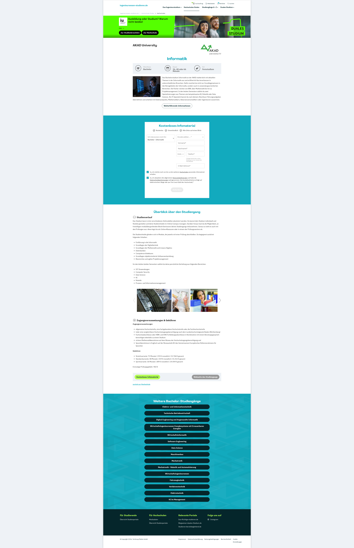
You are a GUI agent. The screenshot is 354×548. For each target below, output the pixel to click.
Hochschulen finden (191, 7)
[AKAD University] (211, 49)
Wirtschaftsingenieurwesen (177, 473)
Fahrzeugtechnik (177, 480)
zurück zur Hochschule (141, 384)
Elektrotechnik (177, 493)
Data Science (177, 448)
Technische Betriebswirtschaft (177, 413)
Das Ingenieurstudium (171, 7)
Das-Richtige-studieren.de (188, 519)
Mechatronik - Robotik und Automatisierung (177, 467)
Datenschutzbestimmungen (159, 180)
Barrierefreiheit (226, 539)
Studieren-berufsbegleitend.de (189, 527)
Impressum (182, 539)
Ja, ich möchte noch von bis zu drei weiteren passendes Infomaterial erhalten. (177, 173)
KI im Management (177, 499)
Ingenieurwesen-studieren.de (129, 13)
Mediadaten (153, 519)
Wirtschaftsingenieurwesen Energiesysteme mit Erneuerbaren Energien (177, 427)
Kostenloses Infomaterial (147, 377)
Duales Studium (226, 7)
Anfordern (177, 190)
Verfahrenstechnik (177, 486)
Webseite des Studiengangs (206, 377)
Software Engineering (177, 441)
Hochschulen (184, 172)
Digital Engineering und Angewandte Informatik (177, 419)
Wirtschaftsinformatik (177, 435)
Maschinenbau (177, 454)
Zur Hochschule (150, 32)
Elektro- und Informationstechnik (177, 406)
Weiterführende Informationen (177, 106)
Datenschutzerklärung (195, 539)
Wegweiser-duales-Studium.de (190, 523)
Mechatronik (177, 461)
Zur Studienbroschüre (130, 32)
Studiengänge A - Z (209, 7)
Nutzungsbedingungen (180, 178)
